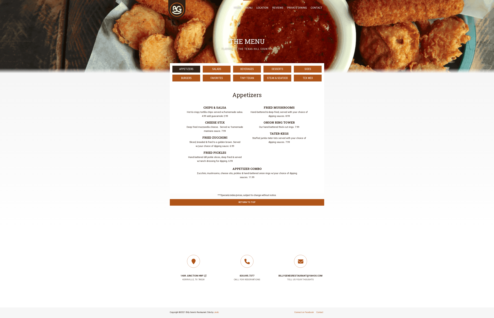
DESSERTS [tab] (277, 69)
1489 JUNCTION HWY (192, 275)
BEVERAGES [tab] (247, 69)
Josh (216, 312)
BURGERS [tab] (186, 78)
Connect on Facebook (304, 312)
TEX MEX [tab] (308, 78)
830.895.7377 (247, 275)
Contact (319, 312)
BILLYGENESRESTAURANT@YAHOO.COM (301, 275)
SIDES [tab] (308, 69)
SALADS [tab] (216, 69)
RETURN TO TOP (247, 202)
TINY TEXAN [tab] (247, 78)
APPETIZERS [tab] (186, 69)
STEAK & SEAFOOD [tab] (277, 78)
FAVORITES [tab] (216, 78)
